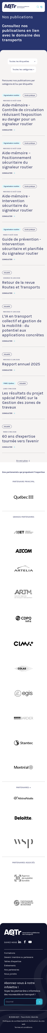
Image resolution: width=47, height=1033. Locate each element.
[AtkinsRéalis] (23, 798)
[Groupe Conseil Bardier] (23, 718)
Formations (9, 953)
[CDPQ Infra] (23, 619)
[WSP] (23, 843)
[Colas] (23, 668)
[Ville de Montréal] (23, 767)
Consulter (7, 130)
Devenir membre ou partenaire (18, 957)
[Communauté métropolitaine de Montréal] (23, 903)
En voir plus (22, 460)
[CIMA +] (23, 644)
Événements (10, 965)
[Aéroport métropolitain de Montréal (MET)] (23, 532)
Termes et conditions (23, 1027)
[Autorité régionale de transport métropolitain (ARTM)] (23, 594)
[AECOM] (23, 550)
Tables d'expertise (12, 961)
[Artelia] (23, 569)
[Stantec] (23, 743)
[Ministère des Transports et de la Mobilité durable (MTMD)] (23, 497)
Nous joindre (10, 974)
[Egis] (23, 693)
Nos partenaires (11, 969)
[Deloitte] (23, 818)
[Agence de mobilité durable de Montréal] (23, 878)
